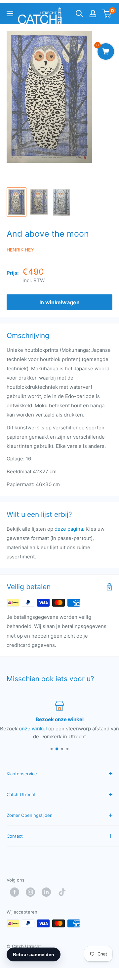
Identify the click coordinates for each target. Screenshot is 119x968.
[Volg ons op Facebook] (16, 892)
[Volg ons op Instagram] (32, 892)
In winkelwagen (59, 302)
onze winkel (33, 728)
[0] (107, 13)
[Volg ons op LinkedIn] (48, 892)
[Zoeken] (79, 13)
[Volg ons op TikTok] (64, 892)
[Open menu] (10, 13)
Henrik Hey (20, 249)
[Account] (93, 13)
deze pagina (69, 529)
